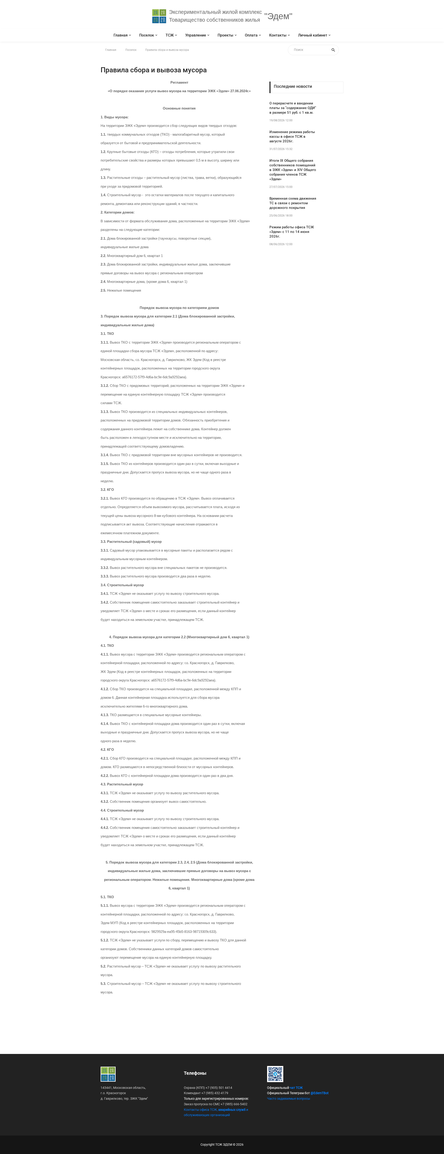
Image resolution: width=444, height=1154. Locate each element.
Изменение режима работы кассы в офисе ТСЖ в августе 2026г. (292, 136)
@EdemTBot (320, 1093)
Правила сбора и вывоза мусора (167, 50)
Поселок (146, 35)
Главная (121, 35)
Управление (195, 35)
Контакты (278, 35)
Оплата (251, 35)
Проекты (225, 35)
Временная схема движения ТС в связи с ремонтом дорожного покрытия (292, 203)
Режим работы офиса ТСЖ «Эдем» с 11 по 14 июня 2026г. (291, 231)
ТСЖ (170, 35)
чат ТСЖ (296, 1088)
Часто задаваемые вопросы (288, 1098)
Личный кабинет (312, 35)
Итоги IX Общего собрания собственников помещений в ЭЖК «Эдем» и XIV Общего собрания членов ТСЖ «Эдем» (292, 170)
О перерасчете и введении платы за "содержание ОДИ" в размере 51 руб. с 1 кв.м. (292, 108)
